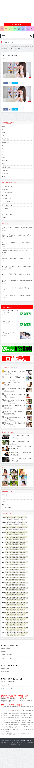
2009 (3, 603)
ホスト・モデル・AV (7, 202)
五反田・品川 (6, 139)
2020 (3, 547)
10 (16, 534)
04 (16, 517)
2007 (3, 613)
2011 (3, 592)
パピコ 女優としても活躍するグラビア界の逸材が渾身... (14, 412)
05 (20, 517)
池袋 (3, 132)
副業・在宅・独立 (7, 214)
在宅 (3, 176)
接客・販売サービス (7, 205)
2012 (3, 587)
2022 (3, 537)
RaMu (3, 498)
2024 (3, 527)
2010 (3, 597)
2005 (3, 623)
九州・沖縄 (5, 173)
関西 (15, 28)
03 (13, 517)
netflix (4, 501)
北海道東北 (19, 28)
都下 (3, 145)
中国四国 (23, 28)
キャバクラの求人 (7, 192)
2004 (3, 628)
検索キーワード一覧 (7, 688)
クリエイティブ (6, 208)
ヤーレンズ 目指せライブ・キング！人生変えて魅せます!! (17, 296)
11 (19, 534)
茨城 (3, 158)
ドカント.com (28, 740)
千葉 (3, 154)
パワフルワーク (6, 199)
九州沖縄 (28, 28)
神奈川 (4, 148)
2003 (3, 633)
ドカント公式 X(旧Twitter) (8, 681)
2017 (3, 562)
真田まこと (5, 504)
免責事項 (4, 651)
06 (23, 517)
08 (9, 534)
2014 (3, 577)
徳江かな (4, 495)
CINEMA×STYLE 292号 (12, 42)
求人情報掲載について (7, 668)
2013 (3, 582)
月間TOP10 (6, 367)
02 (9, 517)
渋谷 (3, 129)
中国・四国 (5, 170)
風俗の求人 (5, 189)
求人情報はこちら (17, 24)
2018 (3, 557)
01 (6, 517)
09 (12, 534)
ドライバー (5, 211)
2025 (3, 522)
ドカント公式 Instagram (8, 685)
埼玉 (3, 151)
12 (23, 524)
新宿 (3, 126)
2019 (3, 552)
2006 (3, 618)
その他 (4, 217)
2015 (3, 572)
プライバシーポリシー (7, 658)
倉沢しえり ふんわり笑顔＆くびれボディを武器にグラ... (14, 401)
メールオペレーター (7, 186)
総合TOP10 (14, 367)
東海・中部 (5, 161)
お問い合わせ (5, 671)
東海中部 (10, 28)
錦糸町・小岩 (6, 142)
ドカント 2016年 (6, 507)
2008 (3, 608)
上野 (3, 136)
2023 (3, 532)
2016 (3, 567)
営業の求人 (5, 195)
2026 (3, 517)
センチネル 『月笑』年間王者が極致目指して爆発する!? (16, 274)
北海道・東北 (6, 167)
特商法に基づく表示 (7, 655)
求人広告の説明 (6, 648)
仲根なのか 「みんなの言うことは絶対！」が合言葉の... (14, 423)
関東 (6, 28)
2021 (3, 542)
